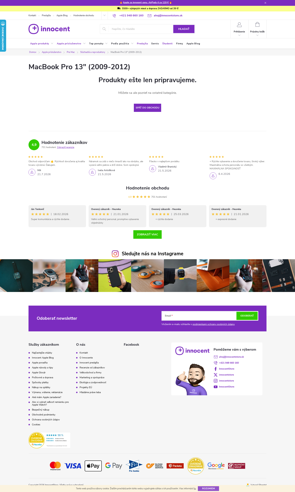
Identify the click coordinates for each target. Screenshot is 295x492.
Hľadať (183, 29)
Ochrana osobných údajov (46, 419)
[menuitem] (42, 43)
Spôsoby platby (40, 382)
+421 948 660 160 (229, 362)
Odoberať (247, 315)
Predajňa (46, 15)
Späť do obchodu (147, 107)
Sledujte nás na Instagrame (152, 253)
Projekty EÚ (86, 387)
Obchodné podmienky (43, 414)
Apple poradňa (39, 362)
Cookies (36, 424)
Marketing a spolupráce (92, 377)
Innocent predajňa (89, 362)
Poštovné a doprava (42, 377)
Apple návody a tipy (42, 367)
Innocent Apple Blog (43, 357)
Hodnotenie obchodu (83, 15)
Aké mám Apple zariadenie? (46, 397)
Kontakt (32, 15)
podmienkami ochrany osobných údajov (214, 324)
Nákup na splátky (41, 387)
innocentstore (226, 374)
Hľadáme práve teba (90, 392)
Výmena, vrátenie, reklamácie (47, 392)
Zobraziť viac (147, 234)
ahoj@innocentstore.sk (231, 356)
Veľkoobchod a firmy (90, 372)
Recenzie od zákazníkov (92, 367)
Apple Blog (62, 15)
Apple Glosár (39, 372)
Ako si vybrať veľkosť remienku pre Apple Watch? (50, 403)
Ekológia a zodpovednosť (93, 382)
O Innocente (86, 357)
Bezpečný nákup (40, 409)
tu (195, 488)
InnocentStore (226, 368)
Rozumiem (208, 488)
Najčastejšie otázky (42, 352)
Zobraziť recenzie (65, 147)
